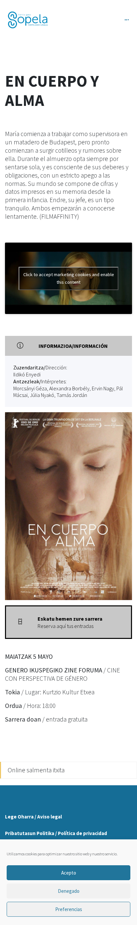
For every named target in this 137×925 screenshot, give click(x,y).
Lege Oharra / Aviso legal (33, 816)
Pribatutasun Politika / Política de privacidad (56, 833)
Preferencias (68, 909)
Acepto (68, 873)
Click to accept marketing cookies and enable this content (68, 278)
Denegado (68, 891)
